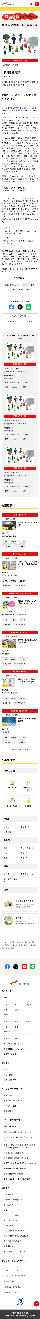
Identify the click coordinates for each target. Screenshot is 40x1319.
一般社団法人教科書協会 (12, 1287)
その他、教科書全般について (15, 1153)
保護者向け (7, 546)
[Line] (28, 307)
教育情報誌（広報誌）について (16, 1158)
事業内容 (7, 1205)
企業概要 (7, 1194)
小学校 (25, 285)
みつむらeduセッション (13, 1251)
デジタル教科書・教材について (16, 1132)
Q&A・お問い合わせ (11, 1120)
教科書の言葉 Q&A (20, 364)
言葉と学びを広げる (12, 285)
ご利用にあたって (10, 1270)
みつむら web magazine (19, 942)
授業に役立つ (9, 1095)
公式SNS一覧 (9, 1220)
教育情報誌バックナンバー (14, 1049)
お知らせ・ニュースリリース (14, 1261)
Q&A (21, 289)
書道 (5, 1038)
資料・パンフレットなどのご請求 (17, 1179)
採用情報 (7, 1225)
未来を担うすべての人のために (16, 1231)
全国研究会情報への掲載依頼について (19, 1163)
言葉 (28, 289)
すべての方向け (19, 546)
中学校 (13, 541)
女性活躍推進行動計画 (12, 1241)
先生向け (12, 289)
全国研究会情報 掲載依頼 (14, 1174)
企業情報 (6, 1188)
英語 (5, 1010)
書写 (16, 1005)
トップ (4, 942)
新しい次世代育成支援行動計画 (16, 1236)
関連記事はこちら (19, 749)
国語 (32, 285)
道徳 (16, 1010)
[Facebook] (11, 307)
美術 (27, 1021)
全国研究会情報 (10, 1054)
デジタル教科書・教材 (12, 1044)
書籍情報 (6, 1063)
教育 (5, 1069)
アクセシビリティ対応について (14, 1276)
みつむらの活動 (10, 1106)
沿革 (5, 1210)
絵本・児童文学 (10, 1080)
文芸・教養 (8, 1075)
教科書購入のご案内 (11, 1292)
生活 (27, 1005)
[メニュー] (37, 4)
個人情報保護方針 (10, 1281)
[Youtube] (24, 966)
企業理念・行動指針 (12, 1200)
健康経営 (7, 1246)
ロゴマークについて (12, 1215)
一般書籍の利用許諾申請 (13, 1168)
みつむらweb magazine (13, 1089)
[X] (20, 307)
